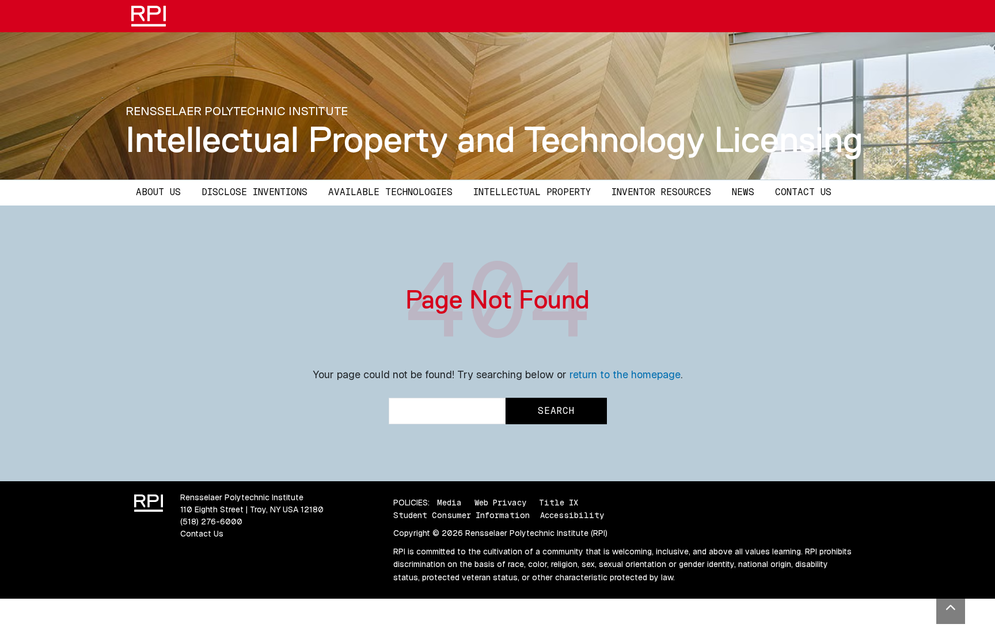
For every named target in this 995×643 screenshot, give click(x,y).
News (743, 192)
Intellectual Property (532, 192)
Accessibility (572, 515)
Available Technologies (390, 192)
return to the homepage (625, 374)
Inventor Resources (661, 192)
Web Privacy (500, 502)
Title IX (558, 502)
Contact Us (803, 192)
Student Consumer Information (461, 515)
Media (449, 502)
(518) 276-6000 (211, 521)
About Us (158, 192)
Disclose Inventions (254, 192)
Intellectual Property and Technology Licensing (494, 139)
